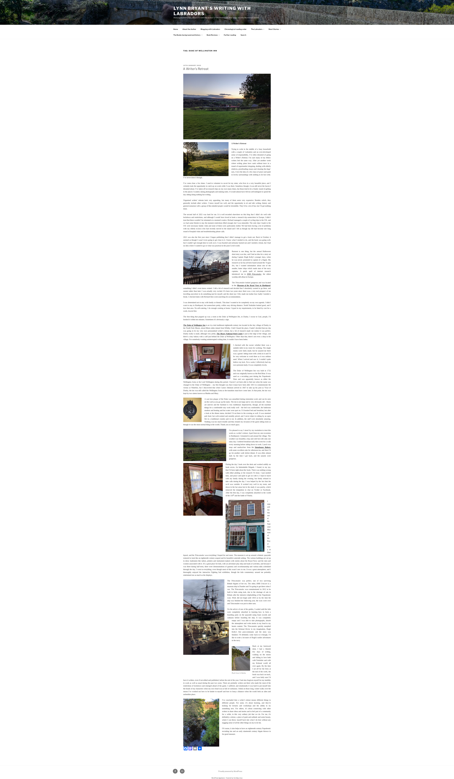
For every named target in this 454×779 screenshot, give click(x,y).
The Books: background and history (187, 35)
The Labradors (256, 29)
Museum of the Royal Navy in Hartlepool (253, 285)
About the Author (189, 29)
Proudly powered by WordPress (230, 771)
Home (175, 29)
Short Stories (273, 29)
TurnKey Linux (238, 778)
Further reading (230, 35)
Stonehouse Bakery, (263, 447)
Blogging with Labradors (210, 29)
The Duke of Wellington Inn (194, 325)
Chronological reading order (236, 29)
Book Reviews (212, 35)
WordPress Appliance (218, 778)
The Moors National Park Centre (230, 334)
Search (243, 35)
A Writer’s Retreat (196, 69)
